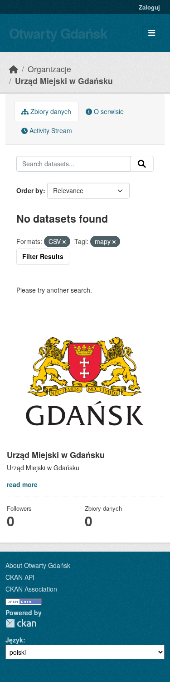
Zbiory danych (50, 111)
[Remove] (64, 241)
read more (22, 484)
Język (14, 639)
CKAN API (19, 577)
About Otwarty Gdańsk (37, 565)
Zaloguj (149, 7)
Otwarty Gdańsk (58, 33)
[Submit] (142, 164)
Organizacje (49, 69)
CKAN (20, 623)
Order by (29, 190)
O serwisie (108, 111)
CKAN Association (31, 588)
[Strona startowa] (13, 69)
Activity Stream (50, 130)
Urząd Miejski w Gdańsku (64, 80)
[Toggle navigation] (151, 33)
